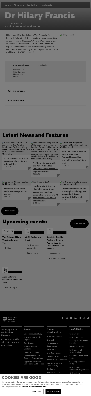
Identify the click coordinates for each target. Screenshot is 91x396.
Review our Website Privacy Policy (34, 387)
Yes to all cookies (53, 391)
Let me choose (36, 391)
